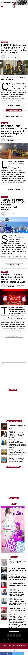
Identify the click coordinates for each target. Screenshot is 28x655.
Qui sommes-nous (8, 639)
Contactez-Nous (19, 639)
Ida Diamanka (11, 286)
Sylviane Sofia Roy (12, 57)
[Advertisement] (14, 27)
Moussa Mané (11, 140)
